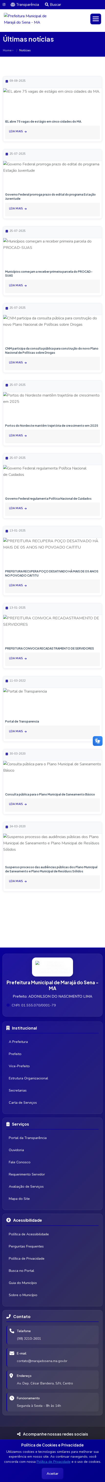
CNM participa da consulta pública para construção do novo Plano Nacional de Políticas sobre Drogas (51, 350)
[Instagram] (4, 4)
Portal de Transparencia (22, 721)
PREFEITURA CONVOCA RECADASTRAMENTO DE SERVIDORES (49, 648)
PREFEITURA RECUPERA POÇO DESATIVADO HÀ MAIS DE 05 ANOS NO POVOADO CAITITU (51, 573)
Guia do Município (23, 1282)
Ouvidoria (16, 1150)
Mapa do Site (19, 1198)
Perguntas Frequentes (26, 1246)
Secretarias (18, 1090)
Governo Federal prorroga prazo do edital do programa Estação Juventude (50, 196)
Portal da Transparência (28, 1137)
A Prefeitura (18, 1041)
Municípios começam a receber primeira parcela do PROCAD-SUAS (49, 274)
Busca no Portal (21, 1270)
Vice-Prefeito (19, 1066)
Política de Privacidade (54, 1461)
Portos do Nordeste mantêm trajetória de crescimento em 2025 (51, 425)
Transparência (27, 4)
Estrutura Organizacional (28, 1078)
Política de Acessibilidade (29, 1234)
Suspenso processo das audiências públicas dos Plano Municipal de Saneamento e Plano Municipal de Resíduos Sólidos (51, 869)
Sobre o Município (23, 1294)
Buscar (55, 4)
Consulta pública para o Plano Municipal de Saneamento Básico (50, 794)
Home (7, 50)
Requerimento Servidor (27, 1174)
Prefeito (15, 1053)
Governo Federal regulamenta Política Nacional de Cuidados (48, 498)
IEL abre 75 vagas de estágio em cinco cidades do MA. (43, 121)
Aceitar (52, 1473)
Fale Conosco (20, 1162)
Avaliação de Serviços (26, 1186)
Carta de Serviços (23, 1102)
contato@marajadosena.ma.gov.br (42, 1361)
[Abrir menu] (95, 19)
